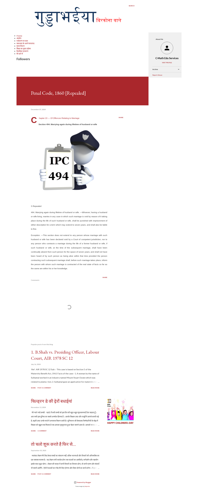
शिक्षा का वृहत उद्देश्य (23, 48)
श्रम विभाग (20, 46)
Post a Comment (44, 388)
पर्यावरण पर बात (22, 41)
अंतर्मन (18, 38)
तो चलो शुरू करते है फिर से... (53, 444)
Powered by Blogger (83, 482)
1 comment (42, 431)
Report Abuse (157, 75)
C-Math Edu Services (167, 58)
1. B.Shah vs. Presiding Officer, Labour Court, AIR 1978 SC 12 (65, 355)
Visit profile (167, 62)
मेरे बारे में (19, 53)
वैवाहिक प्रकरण (22, 51)
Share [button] (121, 117)
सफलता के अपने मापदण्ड (25, 43)
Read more (95, 388)
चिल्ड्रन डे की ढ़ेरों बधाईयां (51, 401)
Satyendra (87, 486)
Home (19, 35)
